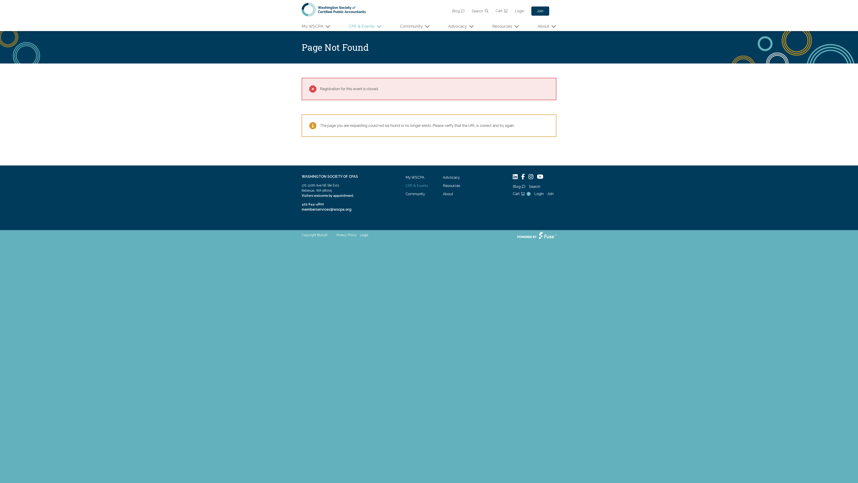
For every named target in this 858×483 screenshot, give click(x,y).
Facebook (523, 177)
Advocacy (457, 26)
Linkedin (515, 177)
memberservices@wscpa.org (326, 209)
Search (477, 11)
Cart (499, 11)
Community (411, 26)
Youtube (540, 177)
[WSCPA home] (334, 9)
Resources (502, 26)
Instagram (530, 177)
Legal (364, 235)
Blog (456, 11)
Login (519, 11)
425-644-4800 (313, 204)
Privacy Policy (346, 235)
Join (540, 11)
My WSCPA (312, 26)
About (543, 26)
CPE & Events (362, 26)
